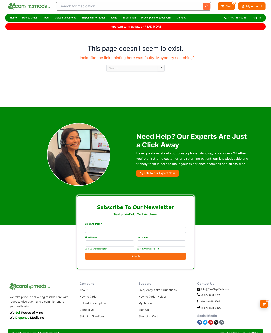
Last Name (142, 237)
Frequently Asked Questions (157, 290)
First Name (91, 237)
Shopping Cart (148, 316)
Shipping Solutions (92, 316)
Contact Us (87, 309)
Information (129, 17)
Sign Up (143, 309)
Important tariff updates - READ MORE (135, 26)
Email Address (93, 224)
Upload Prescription (93, 303)
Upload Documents (65, 17)
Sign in (257, 17)
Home (13, 17)
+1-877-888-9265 (211, 295)
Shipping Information (94, 17)
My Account (146, 303)
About (46, 17)
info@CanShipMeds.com (215, 289)
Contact (181, 17)
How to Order (29, 17)
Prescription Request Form (156, 17)
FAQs (114, 17)
